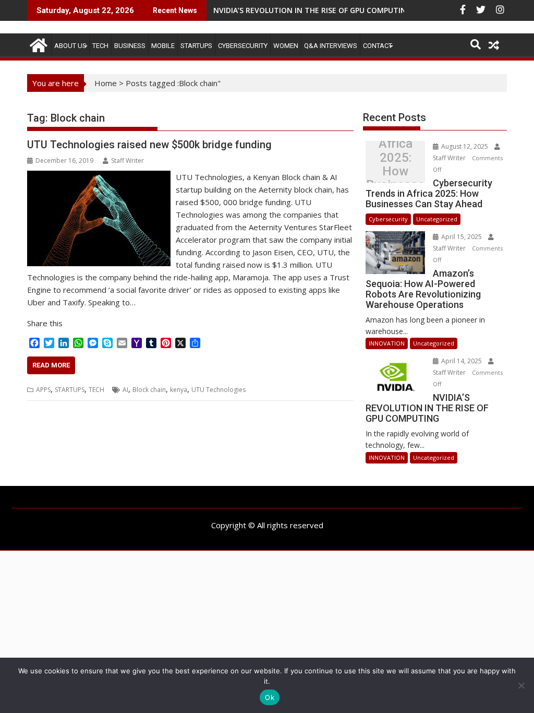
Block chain (149, 389)
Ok (269, 697)
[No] (521, 685)
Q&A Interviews (330, 46)
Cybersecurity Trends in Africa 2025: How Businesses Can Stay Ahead (395, 164)
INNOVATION (387, 343)
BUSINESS (129, 46)
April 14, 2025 (461, 360)
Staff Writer (127, 160)
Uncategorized (436, 219)
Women (285, 46)
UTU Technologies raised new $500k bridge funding (149, 144)
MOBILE (163, 46)
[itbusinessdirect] (37, 43)
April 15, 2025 (461, 236)
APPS (43, 389)
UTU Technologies (218, 389)
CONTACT (377, 46)
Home (105, 83)
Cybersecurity (243, 46)
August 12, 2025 (465, 146)
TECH (100, 46)
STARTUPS (196, 46)
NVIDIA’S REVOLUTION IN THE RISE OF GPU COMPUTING (312, 10)
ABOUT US (70, 46)
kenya (178, 389)
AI (125, 389)
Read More (51, 365)
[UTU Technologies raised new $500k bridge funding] (99, 177)
